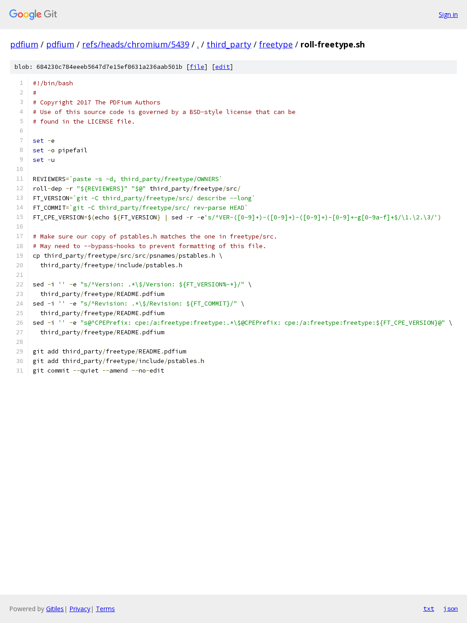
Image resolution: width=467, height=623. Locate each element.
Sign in (448, 14)
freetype (276, 44)
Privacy (79, 608)
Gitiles (55, 608)
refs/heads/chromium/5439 (135, 44)
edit (222, 67)
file (197, 67)
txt (428, 608)
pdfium (24, 44)
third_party (229, 44)
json (450, 608)
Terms (105, 608)
